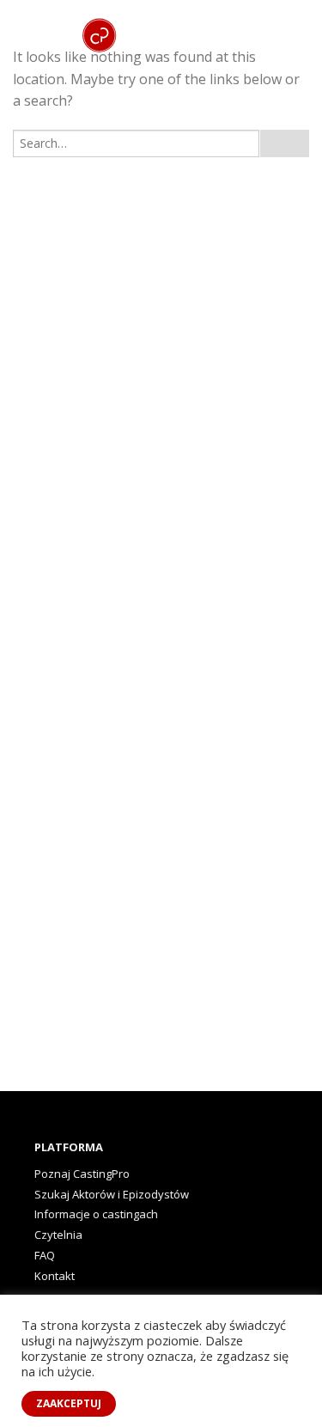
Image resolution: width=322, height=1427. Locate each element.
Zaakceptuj (68, 1403)
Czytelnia (58, 1234)
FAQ (44, 1255)
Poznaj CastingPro (82, 1173)
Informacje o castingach (96, 1214)
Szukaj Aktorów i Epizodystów (111, 1194)
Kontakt (54, 1276)
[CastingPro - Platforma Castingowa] (180, 21)
